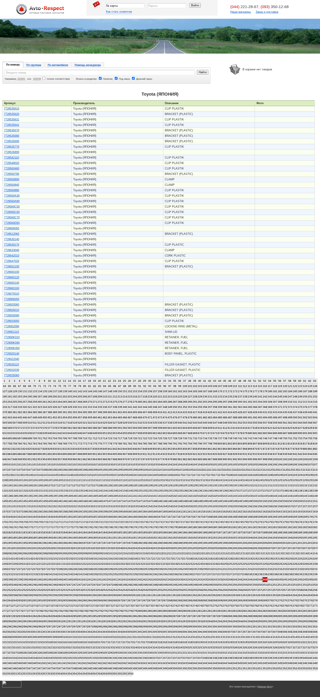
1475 (129, 501)
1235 (189, 480)
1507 (290, 501)
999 (270, 459)
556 (260, 422)
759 (14, 443)
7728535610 (11, 108)
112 (245, 386)
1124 (265, 469)
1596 (104, 511)
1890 (315, 532)
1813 (245, 527)
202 (64, 396)
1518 (29, 506)
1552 (199, 506)
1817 (265, 527)
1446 (300, 495)
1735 (169, 522)
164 (190, 391)
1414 (139, 495)
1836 (44, 532)
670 (200, 433)
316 (4, 407)
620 (265, 428)
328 (64, 407)
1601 (129, 511)
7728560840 (11, 184)
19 (94, 380)
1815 (255, 527)
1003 (290, 459)
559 (275, 422)
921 (195, 454)
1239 (209, 480)
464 (115, 417)
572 (24, 428)
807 (255, 443)
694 (4, 438)
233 (220, 396)
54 (269, 380)
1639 (4, 516)
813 (285, 443)
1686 (240, 516)
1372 (245, 490)
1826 (310, 527)
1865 (189, 532)
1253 (280, 480)
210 (105, 396)
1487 (189, 501)
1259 (310, 480)
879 (300, 448)
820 (4, 448)
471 (150, 417)
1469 (99, 501)
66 (14, 386)
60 (299, 380)
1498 (245, 501)
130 (19, 391)
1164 (149, 475)
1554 (209, 506)
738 (225, 438)
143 (85, 391)
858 (195, 448)
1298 (189, 485)
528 (120, 422)
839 (100, 448)
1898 (39, 537)
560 (280, 422)
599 (160, 428)
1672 (169, 516)
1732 (154, 522)
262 (49, 401)
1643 (24, 516)
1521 (44, 506)
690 (300, 433)
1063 (275, 464)
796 (200, 443)
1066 (290, 464)
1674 (179, 516)
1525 (64, 506)
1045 (184, 464)
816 (300, 443)
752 (295, 438)
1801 (184, 527)
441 (315, 412)
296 (220, 401)
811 (275, 443)
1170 (179, 475)
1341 (89, 490)
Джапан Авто (40, 14)
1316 (280, 485)
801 (225, 443)
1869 (209, 532)
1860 (164, 532)
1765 (4, 527)
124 (305, 386)
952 (34, 459)
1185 (255, 475)
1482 (164, 501)
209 (100, 396)
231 (210, 396)
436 (290, 412)
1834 (34, 532)
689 (295, 433)
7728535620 (11, 114)
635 (24, 433)
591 (120, 428)
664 (170, 433)
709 (79, 438)
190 (4, 396)
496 (275, 417)
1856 (144, 532)
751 (290, 438)
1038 (149, 464)
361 (230, 407)
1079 (39, 469)
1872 (224, 532)
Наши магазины (240, 12)
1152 (89, 475)
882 (315, 448)
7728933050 (11, 321)
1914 (119, 537)
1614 (194, 511)
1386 (315, 490)
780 (120, 443)
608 (205, 428)
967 (110, 459)
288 (180, 401)
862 (215, 448)
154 (140, 391)
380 (9, 412)
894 (59, 454)
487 (230, 417)
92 (144, 386)
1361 (189, 490)
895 (64, 454)
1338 (74, 490)
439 (305, 412)
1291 (154, 485)
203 (69, 396)
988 (215, 459)
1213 (79, 480)
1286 (129, 485)
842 (115, 448)
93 (149, 386)
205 (79, 396)
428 (250, 412)
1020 (59, 464)
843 (120, 448)
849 (150, 448)
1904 (69, 537)
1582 (34, 511)
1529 (84, 506)
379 (4, 412)
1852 (124, 532)
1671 (164, 516)
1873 (229, 532)
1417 (154, 495)
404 (130, 412)
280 (140, 401)
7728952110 (11, 331)
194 (24, 396)
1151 (84, 475)
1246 (245, 480)
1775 (54, 527)
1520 (39, 506)
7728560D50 (12, 223)
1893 (14, 537)
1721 (99, 522)
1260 (315, 480)
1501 (260, 501)
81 (89, 386)
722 (145, 438)
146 (100, 391)
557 (265, 422)
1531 (94, 506)
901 (95, 454)
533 (145, 422)
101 (190, 386)
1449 (315, 495)
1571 (295, 506)
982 (185, 459)
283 (155, 401)
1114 (214, 469)
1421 (174, 495)
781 (125, 443)
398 (100, 412)
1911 (104, 537)
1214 (84, 480)
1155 (104, 475)
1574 (310, 506)
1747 (229, 522)
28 (139, 380)
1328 (24, 490)
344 (145, 407)
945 (315, 454)
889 (34, 454)
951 (29, 459)
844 (125, 448)
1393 (34, 495)
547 (215, 422)
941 (295, 454)
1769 (24, 527)
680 (250, 433)
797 (205, 443)
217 (140, 396)
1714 (64, 522)
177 (255, 391)
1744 (214, 522)
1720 (94, 522)
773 (85, 443)
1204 (34, 480)
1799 (174, 527)
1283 (114, 485)
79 (79, 386)
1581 (29, 511)
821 (9, 448)
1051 (214, 464)
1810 (229, 527)
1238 (204, 480)
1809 (224, 527)
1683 (224, 516)
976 (155, 459)
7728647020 (11, 261)
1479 (149, 501)
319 (19, 407)
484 (215, 417)
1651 (64, 516)
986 (205, 459)
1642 (19, 516)
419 (205, 412)
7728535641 (11, 125)
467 (130, 417)
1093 (109, 469)
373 (290, 407)
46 (229, 380)
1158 (119, 475)
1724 (114, 522)
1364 (204, 490)
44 (219, 380)
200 (54, 396)
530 (130, 422)
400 (110, 412)
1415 (144, 495)
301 (245, 401)
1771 (34, 527)
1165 (154, 475)
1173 (194, 475)
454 (64, 417)
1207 (49, 480)
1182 (240, 475)
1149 (74, 475)
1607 (159, 511)
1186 (260, 475)
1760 (295, 522)
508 (19, 422)
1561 (245, 506)
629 (310, 428)
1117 (229, 469)
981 (180, 459)
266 (69, 401)
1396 (49, 495)
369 (270, 407)
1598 (114, 511)
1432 (229, 495)
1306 (229, 485)
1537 (124, 506)
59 (294, 380)
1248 (255, 480)
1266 (29, 485)
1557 (224, 506)
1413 (134, 495)
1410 (119, 495)
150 (120, 391)
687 (285, 433)
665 (175, 433)
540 (180, 422)
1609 (169, 511)
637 (34, 433)
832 (64, 448)
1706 (24, 522)
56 (279, 380)
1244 (234, 480)
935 (265, 454)
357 (210, 407)
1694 (280, 516)
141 (74, 391)
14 (69, 380)
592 (125, 428)
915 (165, 454)
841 (110, 448)
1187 (265, 475)
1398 (59, 495)
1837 (49, 532)
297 (225, 401)
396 (90, 412)
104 (205, 386)
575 (39, 428)
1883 (280, 532)
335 (100, 407)
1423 (184, 495)
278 (130, 401)
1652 (69, 516)
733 (200, 438)
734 (205, 438)
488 (235, 417)
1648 (49, 516)
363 (240, 407)
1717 (79, 522)
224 (175, 396)
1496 (234, 501)
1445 (295, 495)
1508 (295, 501)
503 (310, 417)
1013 (24, 464)
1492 (214, 501)
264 (59, 401)
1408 (109, 495)
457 (79, 417)
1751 (250, 522)
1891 (4, 537)
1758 (285, 522)
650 (100, 433)
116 (265, 386)
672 (210, 433)
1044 (179, 464)
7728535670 (11, 130)
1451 (9, 501)
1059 (255, 464)
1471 (109, 501)
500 (295, 417)
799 (215, 443)
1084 (64, 469)
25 (124, 380)
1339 (79, 490)
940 (290, 454)
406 (140, 412)
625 (290, 428)
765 (44, 443)
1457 (39, 501)
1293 (164, 485)
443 (9, 417)
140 (69, 391)
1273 (64, 485)
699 (29, 438)
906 (120, 454)
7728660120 (11, 277)
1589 (69, 511)
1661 (114, 516)
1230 (164, 480)
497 (280, 417)
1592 (84, 511)
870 (255, 448)
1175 (204, 475)
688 (290, 433)
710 (85, 438)
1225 (139, 480)
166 (200, 391)
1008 (315, 459)
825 (29, 448)
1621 (229, 511)
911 (145, 454)
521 (85, 422)
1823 (295, 527)
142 (79, 391)
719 (130, 438)
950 (24, 459)
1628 (265, 511)
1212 (74, 480)
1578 (14, 511)
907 (125, 454)
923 (205, 454)
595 (140, 428)
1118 (234, 469)
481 (200, 417)
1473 (119, 501)
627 (300, 428)
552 (240, 422)
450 (44, 417)
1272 (59, 485)
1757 (280, 522)
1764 (315, 522)
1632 (285, 511)
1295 (174, 485)
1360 (184, 490)
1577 (9, 511)
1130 (295, 469)
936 (270, 454)
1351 (139, 490)
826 (34, 448)
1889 (310, 532)
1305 (224, 485)
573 (29, 428)
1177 (214, 475)
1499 (250, 501)
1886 (295, 532)
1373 (250, 490)
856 (185, 448)
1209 (59, 480)
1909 (94, 537)
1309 (245, 485)
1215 (89, 480)
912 (150, 454)
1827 (315, 527)
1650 (59, 516)
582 (74, 428)
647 (85, 433)
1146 (59, 475)
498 (285, 417)
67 (19, 386)
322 (34, 407)
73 (49, 386)
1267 (34, 485)
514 (49, 422)
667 (185, 433)
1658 (99, 516)
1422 (179, 495)
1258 (305, 480)
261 (44, 401)
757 (4, 443)
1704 (14, 522)
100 (185, 386)
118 (275, 386)
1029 (104, 464)
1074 (14, 469)
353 (190, 407)
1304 (219, 485)
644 (69, 433)
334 (95, 407)
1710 (44, 522)
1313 (265, 485)
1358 (174, 490)
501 (300, 417)
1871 (219, 532)
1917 (134, 537)
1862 (174, 532)
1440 (270, 495)
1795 (154, 527)
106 (215, 386)
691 (305, 433)
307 (275, 401)
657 (135, 433)
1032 (119, 464)
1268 (39, 485)
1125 (270, 469)
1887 (300, 532)
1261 (4, 485)
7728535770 (11, 146)
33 (164, 380)
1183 (245, 475)
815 (295, 443)
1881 (270, 532)
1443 (285, 495)
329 (69, 407)
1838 (54, 532)
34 (169, 380)
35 (174, 380)
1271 (54, 485)
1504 (275, 501)
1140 (29, 475)
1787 (114, 527)
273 (105, 401)
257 (24, 401)
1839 (59, 532)
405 (135, 412)
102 (195, 386)
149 (115, 391)
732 (195, 438)
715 (110, 438)
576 (44, 428)
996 (255, 459)
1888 (305, 532)
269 (85, 401)
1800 (179, 527)
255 (14, 401)
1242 (224, 480)
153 (135, 391)
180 (270, 391)
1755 (270, 522)
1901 (54, 537)
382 (19, 412)
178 (260, 391)
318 (14, 407)
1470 (104, 501)
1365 (209, 490)
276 (120, 401)
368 (265, 407)
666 (180, 433)
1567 (275, 506)
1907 (84, 537)
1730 (144, 522)
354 (195, 407)
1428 (209, 495)
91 (139, 386)
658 (140, 433)
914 (160, 454)
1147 (64, 475)
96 (164, 386)
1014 (29, 464)
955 (49, 459)
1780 (79, 527)
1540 (139, 506)
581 (69, 428)
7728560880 (11, 190)
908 (130, 454)
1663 (124, 516)
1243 (229, 480)
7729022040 (11, 359)
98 (174, 386)
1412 (129, 495)
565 (305, 422)
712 (95, 438)
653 (115, 433)
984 (195, 459)
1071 (315, 464)
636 (29, 433)
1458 (44, 501)
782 (130, 443)
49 (244, 380)
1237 (199, 480)
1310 (250, 485)
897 (74, 454)
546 (210, 422)
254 (9, 401)
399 (105, 412)
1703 (9, 522)
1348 (124, 490)
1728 (134, 522)
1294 (169, 485)
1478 (144, 501)
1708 (34, 522)
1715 (69, 522)
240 (255, 396)
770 (69, 443)
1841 (69, 532)
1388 (9, 495)
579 (59, 428)
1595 (99, 511)
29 (144, 380)
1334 (54, 490)
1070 (310, 464)
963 (90, 459)
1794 (149, 527)
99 (179, 386)
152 (130, 391)
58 (289, 380)
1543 (154, 506)
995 (250, 459)
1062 (270, 464)
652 (110, 433)
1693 (275, 516)
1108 (184, 469)
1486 (184, 501)
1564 (260, 506)
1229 (159, 480)
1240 (214, 480)
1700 (310, 516)
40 (199, 380)
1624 (245, 511)
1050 (209, 464)
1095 (119, 469)
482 (205, 417)
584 (85, 428)
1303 (214, 485)
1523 (54, 506)
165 (195, 391)
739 (230, 438)
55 (274, 380)
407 (145, 412)
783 (135, 443)
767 (54, 443)
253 (4, 401)
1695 (285, 516)
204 (74, 396)
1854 (134, 532)
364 (245, 407)
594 (135, 428)
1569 (285, 506)
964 (95, 459)
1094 (114, 469)
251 (310, 396)
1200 (14, 480)
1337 (69, 490)
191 (9, 396)
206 (85, 396)
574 (34, 428)
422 (220, 412)
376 (305, 407)
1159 (124, 475)
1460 (54, 501)
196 (34, 396)
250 (305, 396)
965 (100, 459)
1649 (54, 516)
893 (54, 454)
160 (170, 391)
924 (210, 454)
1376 (265, 490)
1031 (114, 464)
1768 (19, 527)
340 (125, 407)
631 (4, 433)
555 (255, 422)
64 (4, 386)
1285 (124, 485)
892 (49, 454)
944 (310, 454)
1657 (94, 516)
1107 (179, 469)
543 (195, 422)
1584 (44, 511)
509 (24, 422)
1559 (234, 506)
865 (230, 448)
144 (90, 391)
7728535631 (11, 119)
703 (49, 438)
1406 (99, 495)
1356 (164, 490)
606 (195, 428)
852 (165, 448)
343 (140, 407)
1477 (139, 501)
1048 (199, 464)
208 (95, 396)
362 (235, 407)
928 (230, 454)
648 (90, 433)
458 (85, 417)
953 (39, 459)
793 (185, 443)
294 (210, 401)
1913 (114, 537)
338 (115, 407)
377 (310, 407)
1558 (229, 506)
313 (305, 401)
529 (125, 422)
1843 (79, 532)
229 (200, 396)
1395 (44, 495)
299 (235, 401)
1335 (59, 490)
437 (295, 412)
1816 (260, 527)
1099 (139, 469)
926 (220, 454)
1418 (159, 495)
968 (115, 459)
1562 (250, 506)
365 (250, 407)
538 (170, 422)
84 (104, 386)
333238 (37, 79)
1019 (54, 464)
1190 (280, 475)
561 (285, 422)
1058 (250, 464)
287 (175, 401)
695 (9, 438)
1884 (285, 532)
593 (130, 428)
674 (220, 433)
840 (105, 448)
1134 (315, 469)
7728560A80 (12, 201)
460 (95, 417)
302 (250, 401)
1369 (229, 490)
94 (154, 386)
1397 (54, 495)
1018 (49, 464)
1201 (19, 480)
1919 (144, 537)
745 (260, 438)
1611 (179, 511)
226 (185, 396)
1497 (240, 501)
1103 (159, 469)
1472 (114, 501)
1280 (99, 485)
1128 (285, 469)
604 (185, 428)
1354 (154, 490)
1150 (79, 475)
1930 (199, 537)
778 (110, 443)
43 (214, 380)
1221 (119, 480)
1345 (109, 490)
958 (64, 459)
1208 (54, 480)
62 (309, 380)
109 (230, 386)
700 (34, 438)
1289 (144, 485)
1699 (305, 516)
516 (59, 422)
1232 (174, 480)
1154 (99, 475)
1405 (94, 495)
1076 (24, 469)
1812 (240, 527)
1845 (89, 532)
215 (130, 396)
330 (74, 407)
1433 (234, 495)
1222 (124, 480)
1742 (204, 522)
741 (240, 438)
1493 (219, 501)
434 (280, 412)
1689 (255, 516)
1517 (24, 506)
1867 (199, 532)
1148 (69, 475)
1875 (240, 532)
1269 (44, 485)
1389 (14, 495)
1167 (164, 475)
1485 (179, 501)
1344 (104, 490)
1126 (275, 469)
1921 (154, 537)
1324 (4, 490)
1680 (209, 516)
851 (160, 448)
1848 (104, 532)
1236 (194, 480)
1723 (109, 522)
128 (9, 391)
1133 (310, 469)
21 (104, 380)
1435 (245, 495)
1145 (54, 475)
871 (260, 448)
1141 (34, 475)
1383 (300, 490)
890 (39, 454)
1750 (245, 522)
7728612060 (11, 233)
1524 (59, 506)
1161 (134, 475)
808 (260, 443)
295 (215, 401)
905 (115, 454)
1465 (79, 501)
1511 (310, 501)
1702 (4, 522)
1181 (234, 475)
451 (49, 417)
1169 (174, 475)
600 (165, 428)
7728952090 (11, 326)
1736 (174, 522)
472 (155, 417)
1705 (19, 522)
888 (29, 454)
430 (260, 412)
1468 (94, 501)
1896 (29, 537)
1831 (19, 532)
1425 (194, 495)
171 (225, 391)
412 (170, 412)
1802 (189, 527)
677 (235, 433)
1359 (179, 490)
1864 (184, 532)
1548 (179, 506)
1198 (4, 480)
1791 (134, 527)
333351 (21, 79)
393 (74, 412)
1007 (310, 459)
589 (110, 428)
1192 (290, 475)
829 (49, 448)
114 (255, 386)
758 (9, 443)
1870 (214, 532)
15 (74, 380)
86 (114, 386)
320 (24, 407)
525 (105, 422)
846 (135, 448)
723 (150, 438)
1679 (204, 516)
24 (119, 380)
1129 (290, 469)
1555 (214, 506)
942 (300, 454)
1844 (84, 532)
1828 (4, 532)
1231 (169, 480)
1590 (74, 511)
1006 (305, 459)
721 (140, 438)
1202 (24, 480)
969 (120, 459)
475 (170, 417)
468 (135, 417)
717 (120, 438)
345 (150, 407)
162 (180, 391)
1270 (49, 485)
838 (95, 448)
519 (74, 422)
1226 (144, 480)
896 (69, 454)
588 (105, 428)
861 (210, 448)
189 (315, 391)
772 (79, 443)
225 (180, 396)
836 (85, 448)
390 (59, 412)
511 (34, 422)
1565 (265, 506)
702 (44, 438)
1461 (59, 501)
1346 (114, 490)
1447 (305, 495)
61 (304, 380)
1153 (94, 475)
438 (300, 412)
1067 (295, 464)
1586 (54, 511)
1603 (139, 511)
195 (29, 396)
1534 (109, 506)
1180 (229, 475)
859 (200, 448)
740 (235, 438)
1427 (204, 495)
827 (39, 448)
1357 (169, 490)
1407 (104, 495)
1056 (240, 464)
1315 (275, 485)
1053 (224, 464)
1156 (109, 475)
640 (49, 433)
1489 (199, 501)
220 (155, 396)
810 (270, 443)
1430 (219, 495)
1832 (24, 532)
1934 (219, 537)
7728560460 (11, 168)
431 (265, 412)
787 (155, 443)
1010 (9, 464)
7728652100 (11, 266)
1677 (194, 516)
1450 (4, 501)
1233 (179, 480)
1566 (270, 506)
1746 (224, 522)
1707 (29, 522)
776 (100, 443)
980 (175, 459)
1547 (174, 506)
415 (185, 412)
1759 (290, 522)
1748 (234, 522)
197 (39, 396)
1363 (199, 490)
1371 (240, 490)
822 (14, 448)
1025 (84, 464)
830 (54, 448)
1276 (79, 485)
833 (69, 448)
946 (4, 459)
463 (110, 417)
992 (235, 459)
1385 (310, 490)
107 (220, 386)
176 (250, 391)
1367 (219, 490)
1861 (169, 532)
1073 (9, 469)
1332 (44, 490)
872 (265, 448)
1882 (275, 532)
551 (235, 422)
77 (69, 386)
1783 (94, 527)
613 (230, 428)
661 (155, 433)
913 (155, 454)
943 (305, 454)
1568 (280, 506)
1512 (315, 501)
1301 (204, 485)
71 (39, 386)
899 (85, 454)
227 (190, 396)
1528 (79, 506)
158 (160, 391)
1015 (34, 464)
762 (29, 443)
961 (79, 459)
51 (254, 380)
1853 (129, 532)
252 (315, 396)
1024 (79, 464)
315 (315, 401)
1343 (99, 490)
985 (200, 459)
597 (150, 428)
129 (14, 391)
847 (140, 448)
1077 (29, 469)
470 (145, 417)
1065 (285, 464)
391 (64, 412)
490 (245, 417)
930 (240, 454)
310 (290, 401)
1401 (74, 495)
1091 (99, 469)
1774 (49, 527)
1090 (94, 469)
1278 (89, 485)
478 (185, 417)
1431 (224, 495)
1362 (194, 490)
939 (285, 454)
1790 (129, 527)
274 (110, 401)
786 (150, 443)
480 (195, 417)
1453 (19, 501)
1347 (119, 490)
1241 (219, 480)
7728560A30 (12, 195)
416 (190, 412)
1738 (184, 522)
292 (200, 401)
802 (230, 443)
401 (115, 412)
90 (134, 386)
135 (44, 391)
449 (39, 417)
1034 (129, 464)
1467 (89, 501)
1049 (204, 464)
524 (100, 422)
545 (205, 422)
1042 (169, 464)
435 (285, 412)
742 (245, 438)
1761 (300, 522)
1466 (84, 501)
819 (315, 443)
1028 (99, 464)
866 (235, 448)
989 (220, 459)
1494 (224, 501)
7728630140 (11, 239)
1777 (64, 527)
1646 (39, 516)
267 (74, 401)
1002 (285, 459)
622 (275, 428)
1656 (89, 516)
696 (14, 438)
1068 (300, 464)
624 (285, 428)
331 (79, 407)
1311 (255, 485)
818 (310, 443)
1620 (224, 511)
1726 (124, 522)
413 (175, 412)
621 (270, 428)
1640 (9, 516)
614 (235, 428)
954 (44, 459)
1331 (39, 490)
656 (130, 433)
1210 (64, 480)
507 (14, 422)
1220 (114, 480)
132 (29, 391)
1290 (149, 485)
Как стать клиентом (119, 11)
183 (285, 391)
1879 (260, 532)
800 (220, 443)
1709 (39, 522)
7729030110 (11, 364)
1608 (164, 511)
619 (260, 428)
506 (9, 422)
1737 (179, 522)
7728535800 (11, 152)
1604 (144, 511)
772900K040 (12, 342)
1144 (49, 475)
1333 (49, 490)
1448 (310, 495)
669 (195, 433)
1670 (159, 516)
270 (90, 401)
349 (170, 407)
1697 (295, 516)
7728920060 (11, 304)
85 (109, 386)
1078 (34, 469)
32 (159, 380)
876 (285, 448)
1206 (44, 480)
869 (250, 448)
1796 (159, 527)
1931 (204, 537)
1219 (109, 480)
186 (300, 391)
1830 (14, 532)
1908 (89, 537)
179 (265, 391)
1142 (39, 475)
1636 (305, 511)
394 (79, 412)
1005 (300, 459)
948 (14, 459)
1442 (280, 495)
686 (280, 433)
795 (195, 443)
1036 (139, 464)
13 (64, 380)
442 (4, 417)
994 (245, 459)
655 (125, 433)
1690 (260, 516)
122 (295, 386)
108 (225, 386)
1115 (219, 469)
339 (120, 407)
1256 (295, 480)
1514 (9, 506)
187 (305, 391)
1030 (109, 464)
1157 (114, 475)
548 (220, 422)
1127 (280, 469)
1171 (184, 475)
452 (54, 417)
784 (140, 443)
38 (189, 380)
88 (124, 386)
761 (24, 443)
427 (245, 412)
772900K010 (12, 337)
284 (160, 401)
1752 (255, 522)
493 (260, 417)
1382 (295, 490)
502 (305, 417)
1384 (305, 490)
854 (175, 448)
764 (39, 443)
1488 (194, 501)
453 (59, 417)
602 (175, 428)
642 (59, 433)
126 (315, 386)
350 (175, 407)
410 (160, 412)
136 (49, 391)
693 (315, 433)
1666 (139, 516)
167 (205, 391)
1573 (305, 506)
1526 (69, 506)
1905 (74, 537)
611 (220, 428)
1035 (134, 464)
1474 (124, 501)
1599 (119, 511)
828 (44, 448)
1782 (89, 527)
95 (159, 386)
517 (64, 422)
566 (310, 422)
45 (224, 380)
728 (175, 438)
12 (59, 380)
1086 (74, 469)
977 (160, 459)
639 (44, 433)
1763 (310, 522)
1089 (89, 469)
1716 (74, 522)
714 (105, 438)
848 (145, 448)
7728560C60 (12, 212)
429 (255, 412)
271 (95, 401)
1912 (109, 537)
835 (79, 448)
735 (210, 438)
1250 (265, 480)
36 (179, 380)
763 (34, 443)
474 (165, 417)
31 (154, 380)
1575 (315, 506)
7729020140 (11, 353)
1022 (69, 464)
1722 (104, 522)
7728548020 (11, 163)
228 (195, 396)
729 (180, 438)
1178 (219, 475)
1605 (149, 511)
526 (110, 422)
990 (225, 459)
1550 (189, 506)
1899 (44, 537)
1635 (300, 511)
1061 (265, 464)
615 (240, 428)
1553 (204, 506)
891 (44, 454)
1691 (265, 516)
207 (90, 396)
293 (205, 401)
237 (240, 396)
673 (215, 433)
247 (290, 396)
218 (145, 396)
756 (315, 438)
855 (180, 448)
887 (24, 454)
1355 (159, 490)
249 (300, 396)
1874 (234, 532)
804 (240, 443)
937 (275, 454)
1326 (14, 490)
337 (110, 407)
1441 (275, 495)
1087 (79, 469)
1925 (174, 537)
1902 (59, 537)
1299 (194, 485)
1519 (34, 506)
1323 (315, 485)
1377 (270, 490)
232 (215, 396)
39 (194, 380)
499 (290, 417)
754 (305, 438)
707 (69, 438)
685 (275, 433)
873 (270, 448)
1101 (149, 469)
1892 (9, 537)
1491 (209, 501)
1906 (79, 537)
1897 (34, 537)
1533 (104, 506)
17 (84, 380)
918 (180, 454)
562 (290, 422)
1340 (84, 490)
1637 (310, 511)
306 (270, 401)
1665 (134, 516)
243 (270, 396)
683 (265, 433)
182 (280, 391)
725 (160, 438)
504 (315, 417)
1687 (245, 516)
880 (305, 448)
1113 (209, 469)
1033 (124, 464)
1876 (245, 532)
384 (29, 412)
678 (240, 433)
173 (235, 391)
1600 (124, 511)
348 (165, 407)
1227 (149, 480)
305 (265, 401)
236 (235, 396)
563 (295, 422)
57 (284, 380)
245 (280, 396)
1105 (169, 469)
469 (140, 417)
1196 (310, 475)
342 (135, 407)
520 (79, 422)
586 (95, 428)
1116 (224, 469)
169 (215, 391)
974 (145, 459)
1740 (194, 522)
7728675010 (11, 293)
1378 (275, 490)
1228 (154, 480)
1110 (194, 469)
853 (170, 448)
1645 (34, 516)
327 (59, 407)
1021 (64, 464)
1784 (99, 527)
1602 (134, 511)
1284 (119, 485)
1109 (189, 469)
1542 (149, 506)
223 (170, 396)
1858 (154, 532)
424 (230, 412)
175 (245, 391)
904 (110, 454)
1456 (34, 501)
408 (150, 412)
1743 (209, 522)
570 (14, 428)
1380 (285, 490)
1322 (310, 485)
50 (249, 380)
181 (275, 391)
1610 (174, 511)
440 (310, 412)
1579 (19, 511)
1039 (154, 464)
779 (115, 443)
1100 (144, 469)
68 (24, 386)
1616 (204, 511)
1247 (250, 480)
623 (280, 428)
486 (225, 417)
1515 (14, 506)
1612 (184, 511)
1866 (194, 532)
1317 (285, 485)
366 (255, 407)
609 (210, 428)
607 (200, 428)
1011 (14, 464)
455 (69, 417)
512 (39, 422)
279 (135, 401)
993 (240, 459)
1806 (209, 527)
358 (215, 407)
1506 (285, 501)
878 (295, 448)
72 (44, 386)
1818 (270, 527)
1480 (154, 501)
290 (190, 401)
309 (285, 401)
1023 (74, 464)
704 (54, 438)
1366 (214, 490)
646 (79, 433)
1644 (29, 516)
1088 (84, 469)
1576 (4, 511)
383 (24, 412)
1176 (209, 475)
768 (59, 443)
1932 (209, 537)
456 (74, 417)
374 (295, 407)
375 (300, 407)
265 (64, 401)
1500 (255, 501)
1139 (24, 475)
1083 (59, 469)
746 (265, 438)
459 (90, 417)
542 (190, 422)
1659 (104, 516)
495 (270, 417)
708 (74, 438)
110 (235, 386)
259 (34, 401)
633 (14, 433)
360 (225, 407)
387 (44, 412)
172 (230, 391)
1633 (290, 511)
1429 (214, 495)
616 (245, 428)
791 (175, 443)
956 (54, 459)
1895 (24, 537)
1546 (169, 506)
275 (115, 401)
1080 (44, 469)
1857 (149, 532)
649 (95, 433)
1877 (250, 532)
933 (255, 454)
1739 (189, 522)
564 (300, 422)
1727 (129, 522)
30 (149, 380)
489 (240, 417)
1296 (179, 485)
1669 (154, 516)
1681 (214, 516)
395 (85, 412)
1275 (74, 485)
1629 (270, 511)
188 (310, 391)
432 (270, 412)
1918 (139, 537)
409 (155, 412)
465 (120, 417)
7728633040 (11, 250)
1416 (149, 495)
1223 (129, 480)
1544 (159, 506)
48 (239, 380)
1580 (24, 511)
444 (14, 417)
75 (59, 386)
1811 (234, 527)
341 (130, 407)
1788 (119, 527)
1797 (164, 527)
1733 (159, 522)
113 (250, 386)
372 (285, 407)
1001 (280, 459)
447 (29, 417)
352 (185, 407)
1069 (305, 464)
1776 (59, 527)
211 (110, 396)
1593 (89, 511)
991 (230, 459)
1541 (144, 506)
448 (34, 417)
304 (260, 401)
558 (270, 422)
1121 (250, 469)
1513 (4, 506)
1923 (164, 537)
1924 (169, 537)
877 (290, 448)
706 (64, 438)
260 (39, 401)
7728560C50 (12, 206)
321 (29, 407)
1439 (265, 495)
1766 (9, 527)
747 (270, 438)
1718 (84, 522)
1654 (79, 516)
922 (200, 454)
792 (180, 443)
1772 (39, 527)
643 (64, 433)
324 (44, 407)
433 (275, 412)
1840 (64, 532)
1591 (79, 511)
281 (145, 401)
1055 (234, 464)
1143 (44, 475)
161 (175, 391)
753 (300, 438)
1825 (305, 527)
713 (100, 438)
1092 (104, 469)
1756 (275, 522)
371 (280, 407)
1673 (174, 516)
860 (205, 448)
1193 (295, 475)
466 (125, 417)
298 (230, 401)
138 (59, 391)
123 (300, 386)
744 (255, 438)
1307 (234, 485)
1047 (194, 464)
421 (215, 412)
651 (105, 433)
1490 (204, 501)
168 (210, 391)
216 (135, 396)
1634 (295, 511)
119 (280, 386)
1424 (189, 495)
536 (160, 422)
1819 (275, 527)
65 (9, 386)
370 (275, 407)
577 (49, 428)
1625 (250, 511)
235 (230, 396)
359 (220, 407)
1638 (315, 511)
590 (115, 428)
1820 (280, 527)
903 (105, 454)
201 (59, 396)
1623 (240, 511)
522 (90, 422)
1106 (174, 469)
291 (195, 401)
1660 (109, 516)
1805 (204, 527)
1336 (64, 490)
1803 (194, 527)
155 (145, 391)
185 (295, 391)
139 (64, 391)
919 (185, 454)
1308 (240, 485)
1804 (199, 527)
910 (140, 454)
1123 (260, 469)
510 (29, 422)
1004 (295, 459)
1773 (44, 527)
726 (165, 438)
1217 (99, 480)
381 (14, 412)
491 (250, 417)
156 (150, 391)
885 (14, 454)
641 (54, 433)
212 (115, 396)
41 (204, 380)
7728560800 (11, 179)
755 (310, 438)
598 (155, 428)
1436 (250, 495)
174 (240, 391)
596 (145, 428)
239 (250, 396)
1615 (199, 511)
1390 (19, 495)
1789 (124, 527)
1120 (245, 469)
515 (54, 422)
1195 (305, 475)
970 (125, 459)
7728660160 (11, 288)
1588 (64, 511)
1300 (199, 485)
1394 (39, 495)
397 (95, 412)
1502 (265, 501)
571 (19, 428)
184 (290, 391)
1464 (74, 501)
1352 (144, 490)
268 (79, 401)
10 (49, 380)
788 (160, 443)
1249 (260, 480)
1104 (164, 469)
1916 (129, 537)
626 (295, 428)
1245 (240, 480)
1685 (234, 516)
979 (170, 459)
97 (169, 386)
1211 (69, 480)
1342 (94, 490)
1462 (64, 501)
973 (140, 459)
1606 (154, 511)
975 (150, 459)
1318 (290, 485)
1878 (255, 532)
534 (150, 422)
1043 (174, 464)
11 (54, 380)
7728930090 (11, 315)
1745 (219, 522)
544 (200, 422)
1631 (280, 511)
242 (265, 396)
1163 (144, 475)
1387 (4, 495)
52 (259, 380)
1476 (134, 501)
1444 (290, 495)
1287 (134, 485)
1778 (69, 527)
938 (280, 454)
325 (49, 407)
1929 (194, 537)
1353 (149, 490)
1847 (99, 532)
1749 (240, 522)
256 (19, 401)
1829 (9, 532)
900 (90, 454)
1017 (44, 464)
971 (130, 459)
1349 (129, 490)
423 (225, 412)
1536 (119, 506)
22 (109, 380)
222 (165, 396)
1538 (129, 506)
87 (119, 386)
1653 (74, 516)
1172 (189, 475)
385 (34, 412)
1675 (184, 516)
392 (69, 412)
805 (245, 443)
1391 (24, 495)
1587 (59, 511)
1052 (219, 464)
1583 (39, 511)
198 (44, 396)
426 (240, 412)
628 (305, 428)
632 (9, 433)
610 (215, 428)
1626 (255, 511)
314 (310, 401)
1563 (255, 506)
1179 (224, 475)
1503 (270, 501)
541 (185, 422)
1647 (44, 516)
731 (190, 438)
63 (314, 380)
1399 (64, 495)
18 (89, 380)
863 (220, 448)
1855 (139, 532)
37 (184, 380)
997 (260, 459)
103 (200, 386)
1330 (34, 490)
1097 (129, 469)
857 (190, 448)
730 (185, 438)
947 (9, 459)
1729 (139, 522)
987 (210, 459)
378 (315, 407)
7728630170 (11, 244)
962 (85, 459)
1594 (94, 511)
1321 (305, 485)
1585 (49, 511)
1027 (94, 464)
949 (19, 459)
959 (69, 459)
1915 (124, 537)
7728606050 (11, 228)
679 (245, 433)
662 (160, 433)
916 (170, 454)
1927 (184, 537)
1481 (159, 501)
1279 (94, 485)
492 (255, 417)
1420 (169, 495)
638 (39, 433)
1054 (229, 464)
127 (4, 391)
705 (59, 438)
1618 (214, 511)
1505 (280, 501)
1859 (159, 532)
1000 (275, 459)
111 (240, 386)
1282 (109, 485)
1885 (290, 532)
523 (95, 422)
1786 (109, 527)
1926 (179, 537)
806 (250, 443)
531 (135, 422)
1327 (19, 490)
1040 (159, 464)
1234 (184, 480)
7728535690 (11, 141)
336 (105, 407)
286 (170, 401)
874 (275, 448)
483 (210, 417)
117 (270, 386)
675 (225, 433)
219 (150, 396)
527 (115, 422)
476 (175, 417)
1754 (265, 522)
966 (105, 459)
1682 (219, 516)
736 (215, 438)
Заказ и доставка (267, 12)
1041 (164, 464)
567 (315, 422)
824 (24, 448)
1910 (99, 537)
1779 (74, 527)
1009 (4, 464)
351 (180, 407)
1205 (39, 480)
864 (225, 448)
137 (54, 391)
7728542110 (11, 157)
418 (200, 412)
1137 (14, 475)
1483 (169, 501)
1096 (124, 469)
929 (235, 454)
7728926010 (11, 310)
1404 (89, 495)
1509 (300, 501)
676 (230, 433)
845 (130, 448)
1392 (29, 495)
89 (129, 386)
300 (240, 401)
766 (49, 443)
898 (79, 454)
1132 (305, 469)
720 (135, 438)
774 (90, 443)
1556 (219, 506)
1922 (159, 537)
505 (4, 422)
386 (39, 412)
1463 (69, 501)
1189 (275, 475)
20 (99, 380)
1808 (219, 527)
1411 (124, 495)
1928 (189, 537)
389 (54, 412)
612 (225, 428)
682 (260, 433)
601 (170, 428)
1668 (149, 516)
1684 (229, 516)
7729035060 (11, 375)
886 (19, 454)
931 (245, 454)
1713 (59, 522)
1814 (250, 527)
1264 (19, 485)
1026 (89, 464)
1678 (199, 516)
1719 (89, 522)
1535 (114, 506)
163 (185, 391)
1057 (245, 464)
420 (210, 412)
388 (49, 412)
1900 (49, 537)
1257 (300, 480)
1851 (119, 532)
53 (264, 380)
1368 (224, 490)
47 (234, 380)
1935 (224, 537)
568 (4, 428)
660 (150, 433)
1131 (300, 469)
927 (225, 454)
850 (155, 448)
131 (24, 391)
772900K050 (12, 348)
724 (155, 438)
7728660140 (11, 282)
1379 (280, 490)
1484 (174, 501)
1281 (104, 485)
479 (190, 417)
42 (209, 380)
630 (315, 428)
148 (110, 391)
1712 (54, 522)
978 (165, 459)
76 (64, 386)
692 (310, 433)
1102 (154, 469)
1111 (199, 469)
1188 (270, 475)
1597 (109, 511)
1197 (315, 475)
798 (210, 443)
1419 (164, 495)
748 (275, 438)
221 (160, 396)
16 (79, 380)
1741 (199, 522)
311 (295, 401)
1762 (305, 522)
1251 (270, 480)
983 (190, 459)
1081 (49, 469)
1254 (285, 480)
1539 (134, 506)
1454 (24, 501)
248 (295, 396)
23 (114, 380)
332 (85, 407)
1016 (39, 464)
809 (265, 443)
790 (170, 443)
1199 (9, 480)
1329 (29, 490)
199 (49, 396)
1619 (219, 511)
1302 (209, 485)
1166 (159, 475)
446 (24, 417)
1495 (229, 501)
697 (19, 438)
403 (125, 412)
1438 (260, 495)
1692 (270, 516)
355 (200, 407)
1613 (189, 511)
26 (129, 380)
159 (165, 391)
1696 (290, 516)
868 (245, 448)
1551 (194, 506)
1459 (49, 501)
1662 (119, 516)
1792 (139, 527)
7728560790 (11, 174)
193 (19, 396)
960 (74, 459)
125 (310, 386)
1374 (255, 490)
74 (54, 386)
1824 (300, 527)
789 (165, 443)
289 (185, 401)
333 (90, 407)
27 (134, 380)
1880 (265, 532)
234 (225, 396)
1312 (260, 485)
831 (59, 448)
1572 (300, 506)
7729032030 (11, 370)
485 (220, 417)
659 (145, 433)
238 (245, 396)
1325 (9, 490)
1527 (74, 506)
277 (125, 401)
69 (29, 386)
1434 (240, 495)
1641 (14, 516)
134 (39, 391)
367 (260, 407)
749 (280, 438)
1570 (290, 506)
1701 (315, 516)
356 (205, 407)
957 (59, 459)
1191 (285, 475)
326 (54, 407)
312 (300, 401)
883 (4, 454)
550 (230, 422)
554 (250, 422)
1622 (234, 511)
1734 (164, 522)
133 (34, 391)
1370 (234, 490)
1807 (214, 527)
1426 (199, 495)
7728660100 (11, 272)
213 (120, 396)
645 (74, 433)
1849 (109, 532)
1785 (104, 527)
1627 (260, 511)
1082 (54, 469)
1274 (69, 485)
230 (205, 396)
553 (245, 422)
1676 (189, 516)
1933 (214, 537)
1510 (305, 501)
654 (120, 433)
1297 (184, 485)
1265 (24, 485)
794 (190, 443)
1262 (9, 485)
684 (270, 433)
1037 (144, 464)
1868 (204, 532)
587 (100, 428)
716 (115, 438)
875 (280, 448)
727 (170, 438)
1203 (29, 480)
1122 (255, 469)
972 (135, 459)
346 (155, 407)
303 (255, 401)
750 (285, 438)
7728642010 (11, 255)
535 (155, 422)
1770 (29, 527)
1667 (144, 516)
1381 (290, 490)
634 (19, 433)
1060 (260, 464)
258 (29, 401)
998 (265, 459)
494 (265, 417)
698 (24, 438)
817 (305, 443)
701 (39, 438)
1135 (4, 475)
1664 (129, 516)
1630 (275, 511)
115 (260, 386)
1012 (19, 464)
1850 (114, 532)
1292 (159, 485)
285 (165, 401)
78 (74, 386)
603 (180, 428)
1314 (270, 485)
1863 (179, 532)
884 (9, 454)
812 (280, 443)
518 (69, 422)
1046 (189, 464)
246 (285, 396)
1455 (29, 501)
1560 (240, 506)
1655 (84, 516)
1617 (209, 511)
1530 (89, 506)
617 (250, 428)
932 (250, 454)
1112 (204, 469)
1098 (134, 469)
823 (19, 448)
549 (225, 422)
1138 (19, 475)
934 (260, 454)
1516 (19, 506)
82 (94, 386)
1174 (199, 475)
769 (64, 443)
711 (90, 438)
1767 (14, 527)
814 (290, 443)
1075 (19, 469)
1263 (14, 485)
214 (125, 396)
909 (135, 454)
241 (260, 396)
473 (160, 417)
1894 (19, 537)
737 (220, 438)
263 (54, 401)
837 (90, 448)
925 (215, 454)
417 (195, 412)
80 (84, 386)
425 (235, 412)
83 (99, 386)
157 (155, 391)
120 (285, 386)
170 (220, 391)
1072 (4, 469)
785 (145, 443)
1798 (169, 527)
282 (150, 401)
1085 (69, 469)
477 (180, 417)
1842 (74, 532)
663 (165, 433)
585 (90, 428)
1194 (300, 475)
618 (255, 428)
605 (190, 428)
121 (290, 386)
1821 (285, 527)
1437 (255, 495)
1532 (99, 506)
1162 (139, 475)
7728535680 (11, 135)
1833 (29, 532)
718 (125, 438)
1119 (240, 469)
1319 (295, 485)
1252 (275, 480)
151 (125, 391)
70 (34, 386)
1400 (69, 495)
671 (205, 433)
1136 (9, 475)
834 (74, 448)
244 (275, 396)
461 (100, 417)
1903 (64, 537)
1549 (184, 506)
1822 (290, 527)
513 (44, 422)
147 (105, 391)
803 (235, 443)
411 (165, 412)
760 (19, 443)
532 (140, 422)
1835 (39, 532)
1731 (149, 522)
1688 (250, 516)
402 (120, 412)
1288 (139, 485)
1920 (149, 537)
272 (100, 401)
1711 (49, 522)
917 (175, 454)
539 (175, 422)
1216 (94, 480)
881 (310, 448)
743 (250, 438)
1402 (79, 495)
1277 (84, 485)
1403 (84, 495)
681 (255, 433)
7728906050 (11, 299)
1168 (169, 475)
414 (180, 412)
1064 (280, 464)
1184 (250, 475)
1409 (114, 495)
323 (39, 407)
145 (95, 391)
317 (9, 407)
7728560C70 (12, 217)
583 (79, 428)
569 (9, 428)
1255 (290, 480)
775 (95, 443)
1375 (260, 490)
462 (105, 417)
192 (14, 396)
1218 (104, 480)
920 (190, 454)
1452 (14, 501)
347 (160, 407)
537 (165, 422)
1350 (134, 490)
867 (240, 448)
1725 (119, 522)
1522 (49, 506)
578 (54, 428)
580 (64, 428)
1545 (164, 506)
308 (280, 401)
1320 (300, 485)
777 (105, 443)
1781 (84, 527)
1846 (94, 532)
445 (19, 417)
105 (210, 386)
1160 (129, 475)
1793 (144, 527)
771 (74, 443)
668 (190, 433)
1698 (300, 516)
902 (100, 454)
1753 (260, 522)
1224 (134, 480)
